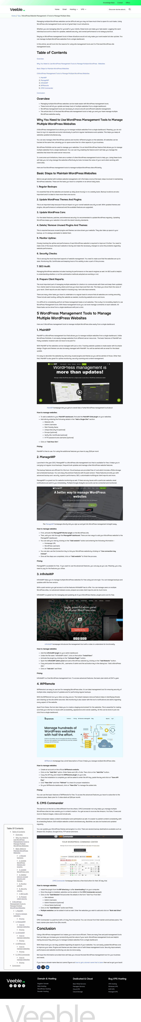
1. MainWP (19, 911)
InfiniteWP (44, 83)
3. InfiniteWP (20, 933)
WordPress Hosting (44, 989)
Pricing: (21, 919)
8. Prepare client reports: (22, 898)
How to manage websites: (20, 915)
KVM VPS (111, 989)
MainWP (44, 78)
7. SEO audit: (23, 894)
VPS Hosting (112, 984)
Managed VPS (113, 992)
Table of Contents (18, 832)
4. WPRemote (21, 944)
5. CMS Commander (23, 955)
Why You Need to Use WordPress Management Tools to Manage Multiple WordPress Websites (21, 842)
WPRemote (45, 85)
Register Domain (43, 984)
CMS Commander (47, 88)
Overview (19, 835)
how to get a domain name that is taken (89, 962)
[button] (77, 9)
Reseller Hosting (43, 991)
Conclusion (16, 966)
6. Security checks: (22, 890)
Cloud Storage (78, 992)
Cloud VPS (76, 989)
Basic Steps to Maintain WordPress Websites (21, 851)
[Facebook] (10, 985)
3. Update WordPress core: (23, 871)
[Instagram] (15, 985)
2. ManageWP (21, 922)
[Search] (129, 9)
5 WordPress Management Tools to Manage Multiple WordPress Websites (18, 905)
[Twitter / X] (19, 985)
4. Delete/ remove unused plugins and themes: (22, 878)
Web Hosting (41, 986)
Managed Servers (79, 986)
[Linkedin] (23, 985)
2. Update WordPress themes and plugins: (21, 864)
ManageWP (45, 80)
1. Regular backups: (21, 857)
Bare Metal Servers (79, 984)
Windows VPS (113, 986)
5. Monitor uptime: (21, 885)
